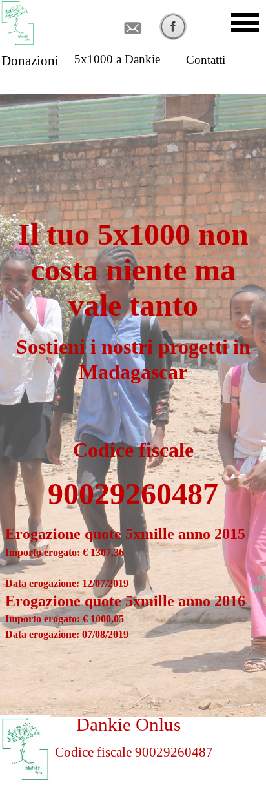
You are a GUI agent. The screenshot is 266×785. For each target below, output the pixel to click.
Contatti (205, 59)
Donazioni (30, 60)
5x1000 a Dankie (117, 59)
